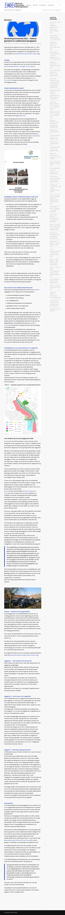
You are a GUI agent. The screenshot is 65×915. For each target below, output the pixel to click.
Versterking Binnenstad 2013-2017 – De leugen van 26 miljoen (54, 104)
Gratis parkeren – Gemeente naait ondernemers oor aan (54, 303)
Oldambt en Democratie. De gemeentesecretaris (55, 155)
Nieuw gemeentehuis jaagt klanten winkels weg (55, 72)
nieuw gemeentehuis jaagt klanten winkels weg (25, 53)
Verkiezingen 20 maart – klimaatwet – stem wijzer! (55, 208)
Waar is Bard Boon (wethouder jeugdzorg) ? (55, 169)
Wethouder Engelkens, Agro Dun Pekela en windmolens (54, 122)
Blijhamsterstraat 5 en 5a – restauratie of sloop (55, 113)
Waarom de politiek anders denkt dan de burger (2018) (55, 226)
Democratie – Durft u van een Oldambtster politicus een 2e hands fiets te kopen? (55, 26)
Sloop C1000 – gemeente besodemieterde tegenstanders (54, 217)
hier (35, 47)
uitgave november (33, 136)
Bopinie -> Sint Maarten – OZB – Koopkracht (54, 261)
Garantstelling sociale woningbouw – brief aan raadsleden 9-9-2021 (55, 55)
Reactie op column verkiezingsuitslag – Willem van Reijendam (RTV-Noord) (55, 198)
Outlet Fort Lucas (54, 309)
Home (53, 10)
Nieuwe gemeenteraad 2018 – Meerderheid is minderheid (55, 251)
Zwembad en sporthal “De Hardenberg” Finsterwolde (53, 44)
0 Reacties (16, 43)
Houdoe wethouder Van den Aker (55, 286)
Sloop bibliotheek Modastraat (54, 280)
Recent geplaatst (25, 43)
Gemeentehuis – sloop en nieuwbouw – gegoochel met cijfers (55, 179)
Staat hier (22, 115)
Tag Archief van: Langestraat (12, 10)
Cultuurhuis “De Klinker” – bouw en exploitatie (55, 242)
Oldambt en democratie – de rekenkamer (54, 63)
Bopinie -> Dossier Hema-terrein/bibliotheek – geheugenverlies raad (55, 271)
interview (36, 289)
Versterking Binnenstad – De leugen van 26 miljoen (19, 66)
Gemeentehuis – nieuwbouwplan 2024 (54, 37)
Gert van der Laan (37, 43)
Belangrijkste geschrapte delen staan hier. (17, 840)
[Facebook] (59, 5)
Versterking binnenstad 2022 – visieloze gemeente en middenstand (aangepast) (55, 82)
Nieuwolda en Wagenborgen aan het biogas (54, 234)
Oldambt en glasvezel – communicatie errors (53, 294)
